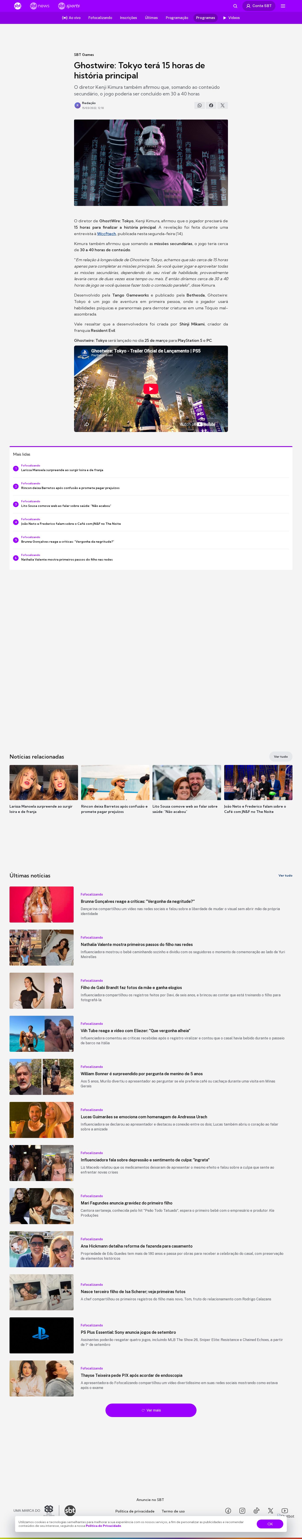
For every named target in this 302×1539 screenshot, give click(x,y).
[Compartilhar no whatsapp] (199, 105)
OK (270, 1524)
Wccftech (106, 233)
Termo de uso (173, 1511)
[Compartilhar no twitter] (222, 105)
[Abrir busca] (235, 6)
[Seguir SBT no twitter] (270, 1510)
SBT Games (84, 54)
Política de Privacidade (103, 1526)
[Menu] (283, 6)
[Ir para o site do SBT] (70, 1510)
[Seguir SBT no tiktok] (256, 1510)
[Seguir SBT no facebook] (228, 1510)
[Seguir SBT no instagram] (242, 1510)
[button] (44, 796)
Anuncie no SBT (150, 1499)
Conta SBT (262, 6)
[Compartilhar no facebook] (211, 105)
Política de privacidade (135, 1511)
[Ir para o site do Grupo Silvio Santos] (36, 1510)
